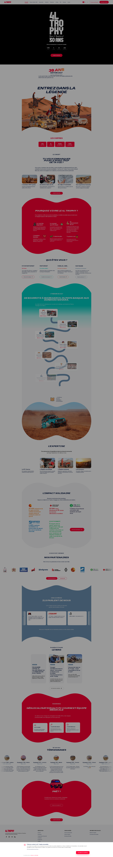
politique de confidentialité (34, 855)
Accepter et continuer (83, 852)
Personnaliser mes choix (33, 849)
